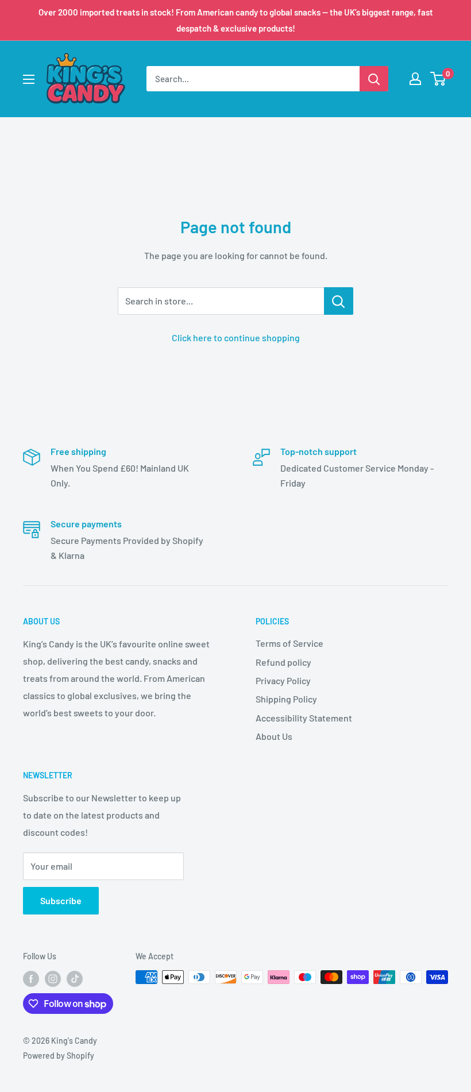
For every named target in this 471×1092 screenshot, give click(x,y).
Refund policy (283, 662)
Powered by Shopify (58, 1055)
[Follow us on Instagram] (53, 978)
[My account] (415, 78)
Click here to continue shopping (236, 337)
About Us (274, 736)
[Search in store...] (338, 301)
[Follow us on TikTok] (75, 978)
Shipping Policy (286, 698)
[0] (438, 79)
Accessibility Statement (304, 717)
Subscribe (61, 900)
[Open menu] (28, 79)
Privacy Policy (283, 680)
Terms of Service (289, 643)
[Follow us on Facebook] (31, 978)
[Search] (374, 78)
